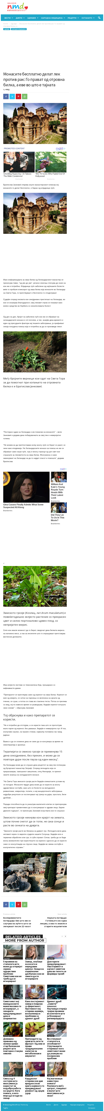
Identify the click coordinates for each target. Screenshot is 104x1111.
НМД (7, 89)
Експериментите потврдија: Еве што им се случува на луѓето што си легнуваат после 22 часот (17, 922)
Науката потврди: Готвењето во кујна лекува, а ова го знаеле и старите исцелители (53, 922)
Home (5, 24)
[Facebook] (6, 96)
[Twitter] (12, 96)
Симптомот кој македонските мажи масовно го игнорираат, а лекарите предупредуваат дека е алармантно (12, 1010)
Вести (7, 18)
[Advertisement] (35, 51)
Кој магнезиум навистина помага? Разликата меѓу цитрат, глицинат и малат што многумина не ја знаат (56, 1087)
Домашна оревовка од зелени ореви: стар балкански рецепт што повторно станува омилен (13, 1046)
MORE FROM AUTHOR (24, 940)
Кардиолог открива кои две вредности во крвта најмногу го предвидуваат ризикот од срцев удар (34, 1086)
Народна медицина (52, 18)
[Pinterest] (18, 96)
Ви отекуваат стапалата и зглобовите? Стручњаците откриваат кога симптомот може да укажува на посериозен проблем (56, 1048)
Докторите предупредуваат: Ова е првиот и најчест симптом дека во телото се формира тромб (56, 967)
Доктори (29, 1075)
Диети (19, 18)
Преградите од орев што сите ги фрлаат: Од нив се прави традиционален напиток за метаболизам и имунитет (35, 1047)
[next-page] (65, 936)
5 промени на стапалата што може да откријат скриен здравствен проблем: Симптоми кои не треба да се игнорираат (12, 971)
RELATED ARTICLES (23, 937)
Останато (87, 18)
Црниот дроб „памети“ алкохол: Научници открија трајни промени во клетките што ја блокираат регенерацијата (57, 1010)
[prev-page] (62, 936)
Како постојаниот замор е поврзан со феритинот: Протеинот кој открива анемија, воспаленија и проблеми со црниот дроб (34, 1010)
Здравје (31, 18)
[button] (99, 18)
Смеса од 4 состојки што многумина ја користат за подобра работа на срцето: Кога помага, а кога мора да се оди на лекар (12, 1088)
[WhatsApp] (24, 96)
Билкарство (8, 1036)
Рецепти (72, 18)
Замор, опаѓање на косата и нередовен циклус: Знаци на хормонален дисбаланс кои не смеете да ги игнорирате (34, 970)
